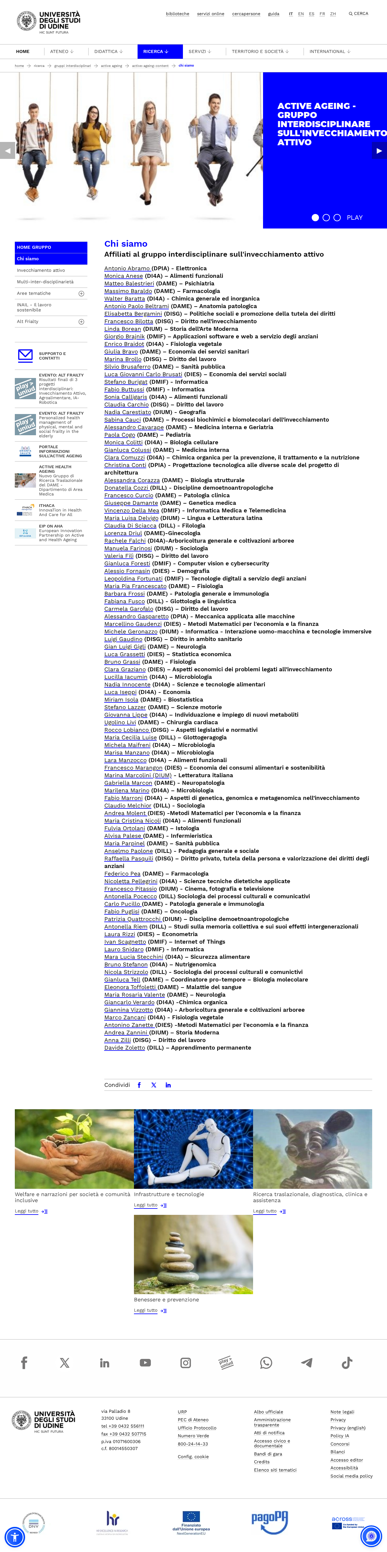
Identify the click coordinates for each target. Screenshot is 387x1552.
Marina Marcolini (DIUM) (138, 775)
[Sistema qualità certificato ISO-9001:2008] (34, 1523)
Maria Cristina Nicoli (132, 820)
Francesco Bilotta (128, 321)
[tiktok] (347, 1368)
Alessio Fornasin (127, 570)
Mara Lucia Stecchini (133, 956)
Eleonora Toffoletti (131, 987)
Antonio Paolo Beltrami (136, 306)
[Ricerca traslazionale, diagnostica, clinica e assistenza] (312, 1148)
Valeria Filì (119, 555)
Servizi (197, 51)
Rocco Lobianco (127, 729)
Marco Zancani (125, 1017)
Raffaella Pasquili (128, 858)
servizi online (210, 13)
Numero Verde (193, 1436)
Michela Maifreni (127, 744)
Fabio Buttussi (124, 389)
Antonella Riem (126, 926)
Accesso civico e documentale (272, 1443)
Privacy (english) (348, 1428)
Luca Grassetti (124, 654)
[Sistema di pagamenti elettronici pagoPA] (270, 1523)
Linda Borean (122, 328)
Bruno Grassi (122, 661)
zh (333, 13)
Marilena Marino (126, 790)
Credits (262, 1462)
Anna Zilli (117, 1040)
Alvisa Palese (123, 835)
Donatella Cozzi (127, 487)
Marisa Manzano (127, 752)
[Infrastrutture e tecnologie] (193, 1148)
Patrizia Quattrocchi (133, 919)
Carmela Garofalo (128, 608)
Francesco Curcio (128, 495)
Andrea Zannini (126, 1032)
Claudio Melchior (127, 805)
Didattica (106, 51)
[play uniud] (226, 1368)
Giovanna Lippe (126, 714)
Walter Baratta (124, 298)
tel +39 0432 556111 (122, 1426)
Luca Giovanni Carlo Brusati (143, 374)
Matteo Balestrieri (129, 283)
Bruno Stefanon (126, 964)
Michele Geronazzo (131, 631)
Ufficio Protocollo (197, 1428)
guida (273, 13)
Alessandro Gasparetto (136, 616)
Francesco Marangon (133, 767)
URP (182, 1412)
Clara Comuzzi (124, 457)
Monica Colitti (123, 442)
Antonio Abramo (127, 268)
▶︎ (379, 150)
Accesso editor (346, 1460)
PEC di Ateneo (193, 1419)
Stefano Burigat (126, 381)
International (327, 51)
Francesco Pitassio (130, 888)
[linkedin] (105, 1368)
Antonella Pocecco (130, 896)
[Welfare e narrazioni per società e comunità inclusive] (74, 1148)
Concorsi (340, 1444)
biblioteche (177, 13)
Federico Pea (122, 873)
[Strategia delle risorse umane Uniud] (112, 1523)
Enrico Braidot (124, 343)
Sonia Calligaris (125, 396)
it (291, 13)
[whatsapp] (266, 1368)
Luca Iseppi (120, 692)
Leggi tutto (26, 1211)
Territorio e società (258, 51)
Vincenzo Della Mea (131, 510)
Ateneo (59, 51)
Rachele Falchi (125, 540)
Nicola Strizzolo (126, 971)
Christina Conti (125, 465)
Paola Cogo (119, 434)
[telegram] (307, 1368)
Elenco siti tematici (275, 1470)
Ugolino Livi (120, 722)
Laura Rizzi (119, 934)
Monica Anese (123, 275)
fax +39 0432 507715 (123, 1434)
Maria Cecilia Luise (130, 737)
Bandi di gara (268, 1454)
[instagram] (185, 1368)
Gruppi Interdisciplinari (72, 66)
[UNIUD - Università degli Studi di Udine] (48, 21)
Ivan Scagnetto (125, 941)
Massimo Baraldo (128, 291)
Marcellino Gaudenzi (133, 623)
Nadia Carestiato (127, 412)
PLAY (355, 217)
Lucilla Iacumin (126, 676)
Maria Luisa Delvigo (131, 518)
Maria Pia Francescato (135, 586)
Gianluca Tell (122, 979)
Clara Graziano (125, 669)
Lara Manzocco (125, 760)
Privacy (338, 1419)
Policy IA (339, 1436)
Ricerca (153, 51)
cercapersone (246, 13)
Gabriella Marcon (128, 782)
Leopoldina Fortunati (133, 578)
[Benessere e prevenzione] (193, 1254)
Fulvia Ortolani (124, 828)
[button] (315, 217)
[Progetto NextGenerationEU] (191, 1523)
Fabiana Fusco (124, 601)
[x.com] (64, 1368)
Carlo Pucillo (123, 903)
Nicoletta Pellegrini (131, 881)
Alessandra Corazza (132, 480)
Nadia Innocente (127, 684)
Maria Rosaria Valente (134, 994)
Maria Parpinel (124, 843)
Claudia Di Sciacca (130, 525)
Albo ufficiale (268, 1412)
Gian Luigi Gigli (125, 646)
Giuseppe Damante (131, 502)
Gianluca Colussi (127, 449)
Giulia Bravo (121, 351)
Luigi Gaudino (123, 639)
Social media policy (351, 1476)
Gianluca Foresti (127, 563)
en (301, 13)
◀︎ (7, 150)
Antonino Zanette (129, 1024)
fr (322, 13)
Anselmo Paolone (128, 850)
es (311, 13)
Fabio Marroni (123, 797)
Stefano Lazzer (125, 707)
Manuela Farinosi (128, 548)
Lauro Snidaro (124, 949)
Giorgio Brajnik (124, 336)
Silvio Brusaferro (127, 366)
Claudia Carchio (126, 404)
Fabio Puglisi (121, 911)
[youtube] (145, 1368)
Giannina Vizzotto (128, 1009)
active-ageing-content (150, 66)
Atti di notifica (269, 1432)
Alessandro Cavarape (134, 427)
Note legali (342, 1412)
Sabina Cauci (122, 419)
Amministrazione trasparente (272, 1422)
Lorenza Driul (123, 533)
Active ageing (111, 66)
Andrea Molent (126, 813)
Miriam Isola (121, 699)
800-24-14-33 (193, 1444)
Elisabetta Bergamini (133, 313)
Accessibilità (344, 1468)
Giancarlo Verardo (129, 1002)
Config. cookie (193, 1456)
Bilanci (337, 1452)
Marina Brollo (122, 359)
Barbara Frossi (124, 593)
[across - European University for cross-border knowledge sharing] (348, 1523)
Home (23, 51)
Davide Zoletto (124, 1047)
